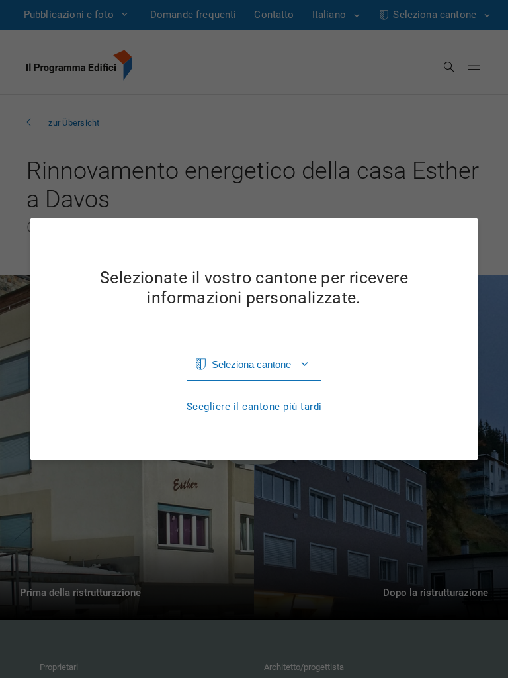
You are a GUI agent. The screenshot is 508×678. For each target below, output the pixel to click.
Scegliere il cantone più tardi (254, 407)
